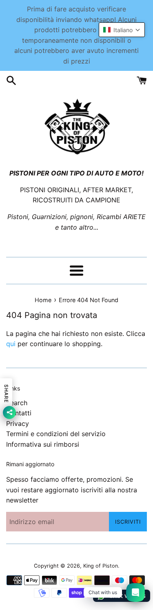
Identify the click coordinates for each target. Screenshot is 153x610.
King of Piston (100, 566)
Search (16, 403)
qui (11, 344)
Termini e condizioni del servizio (56, 434)
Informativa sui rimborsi (42, 444)
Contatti (18, 413)
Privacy (17, 423)
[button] (121, 30)
